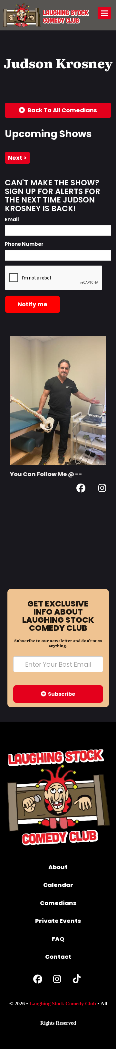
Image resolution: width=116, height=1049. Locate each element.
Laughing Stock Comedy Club (62, 1003)
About (58, 867)
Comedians (58, 903)
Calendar (58, 885)
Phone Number (24, 244)
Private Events (58, 921)
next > (17, 158)
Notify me (32, 304)
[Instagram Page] (102, 489)
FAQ (58, 939)
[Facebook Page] (80, 489)
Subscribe (60, 694)
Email (12, 219)
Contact (58, 957)
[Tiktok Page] (76, 980)
